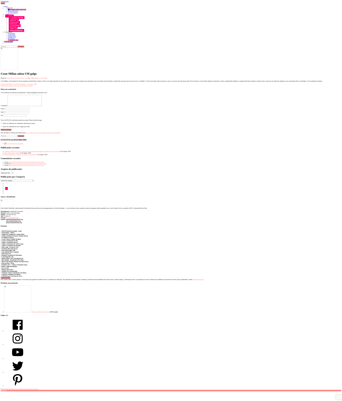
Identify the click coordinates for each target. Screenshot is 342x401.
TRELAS (13, 21)
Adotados (36, 78)
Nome (3, 109)
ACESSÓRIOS (14, 25)
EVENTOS (11, 38)
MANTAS (13, 27)
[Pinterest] (17, 386)
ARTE (12, 29)
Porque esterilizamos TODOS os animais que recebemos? (20, 154)
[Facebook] (17, 331)
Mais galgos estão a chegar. (12, 153)
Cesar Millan (43, 78)
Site (2, 115)
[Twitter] (17, 372)
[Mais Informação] (198, 279)
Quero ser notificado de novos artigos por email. (16, 126)
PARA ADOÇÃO (13, 11)
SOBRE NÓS (12, 37)
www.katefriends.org (12, 218)
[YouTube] (17, 358)
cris (31, 78)
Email (3, 112)
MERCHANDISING (16, 30)
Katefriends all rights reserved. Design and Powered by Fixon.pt (20, 389)
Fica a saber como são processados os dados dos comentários (43, 132)
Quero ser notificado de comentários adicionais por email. (19, 123)
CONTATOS (11, 35)
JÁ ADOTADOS (13, 13)
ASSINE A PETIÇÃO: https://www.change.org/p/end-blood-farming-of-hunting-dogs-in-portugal (31, 151)
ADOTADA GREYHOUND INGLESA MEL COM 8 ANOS (26, 162)
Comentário (4, 105)
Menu (2, 3)
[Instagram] (17, 344)
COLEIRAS (14, 19)
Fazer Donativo (8, 41)
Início (5, 6)
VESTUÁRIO (14, 22)
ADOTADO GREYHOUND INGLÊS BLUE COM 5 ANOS (26, 165)
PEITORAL (14, 24)
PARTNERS (11, 33)
